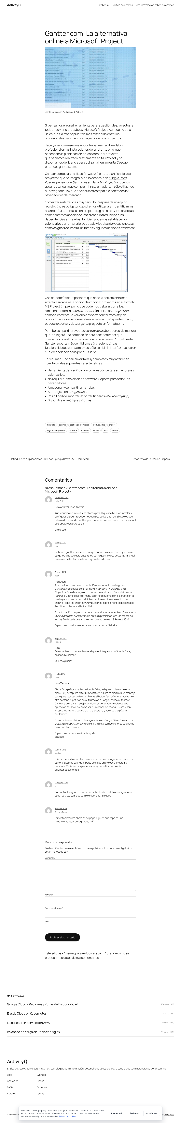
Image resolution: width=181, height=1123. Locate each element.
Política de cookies (67, 1116)
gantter (62, 424)
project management (56, 430)
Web (47, 921)
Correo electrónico (54, 908)
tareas (96, 430)
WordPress (169, 1114)
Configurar (151, 1113)
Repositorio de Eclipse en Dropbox (151, 459)
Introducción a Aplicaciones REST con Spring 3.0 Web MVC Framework (50, 459)
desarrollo (51, 424)
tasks (105, 430)
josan (57, 112)
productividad (99, 424)
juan (57, 546)
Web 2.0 (79, 112)
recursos (73, 430)
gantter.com (67, 167)
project (112, 424)
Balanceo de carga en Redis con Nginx (33, 1032)
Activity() (14, 5)
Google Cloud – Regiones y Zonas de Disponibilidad (42, 1004)
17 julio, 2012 (60, 674)
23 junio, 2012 (61, 638)
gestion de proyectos (79, 424)
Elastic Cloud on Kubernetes (27, 1013)
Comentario (51, 858)
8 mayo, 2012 (60, 572)
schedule (85, 430)
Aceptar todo (117, 1113)
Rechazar (134, 1113)
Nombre (49, 894)
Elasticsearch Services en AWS (28, 1022)
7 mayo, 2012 (60, 542)
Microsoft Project (96, 129)
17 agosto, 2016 (61, 782)
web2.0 (115, 430)
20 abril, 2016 (60, 749)
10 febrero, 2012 (61, 497)
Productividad (69, 112)
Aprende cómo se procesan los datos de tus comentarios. (87, 955)
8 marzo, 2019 (61, 808)
